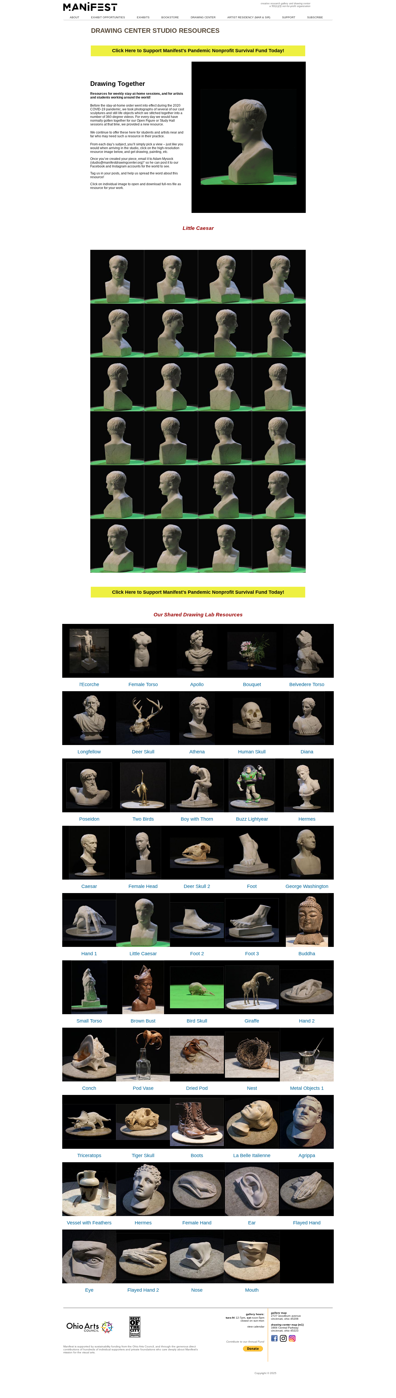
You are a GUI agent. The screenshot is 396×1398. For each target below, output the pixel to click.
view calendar (255, 1326)
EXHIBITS (143, 17)
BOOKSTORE (170, 17)
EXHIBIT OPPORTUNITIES (108, 17)
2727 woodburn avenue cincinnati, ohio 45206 (286, 1317)
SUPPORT (288, 17)
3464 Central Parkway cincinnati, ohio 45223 (284, 1329)
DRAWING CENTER (203, 17)
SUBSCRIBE (315, 17)
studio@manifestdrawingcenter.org (116, 162)
